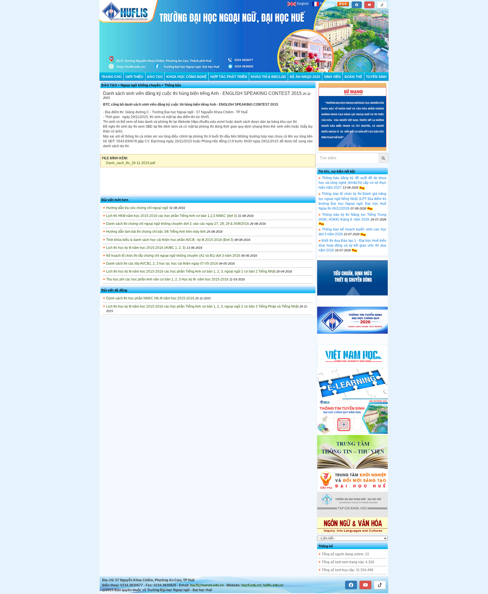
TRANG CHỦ (111, 77)
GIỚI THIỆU (134, 77)
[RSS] (343, 4)
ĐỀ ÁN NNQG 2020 (305, 77)
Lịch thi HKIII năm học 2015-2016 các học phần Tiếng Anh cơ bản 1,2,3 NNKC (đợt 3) (171, 216)
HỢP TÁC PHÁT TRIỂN (228, 77)
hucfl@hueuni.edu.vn (207, 585)
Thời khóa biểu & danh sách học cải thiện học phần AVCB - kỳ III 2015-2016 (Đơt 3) (170, 240)
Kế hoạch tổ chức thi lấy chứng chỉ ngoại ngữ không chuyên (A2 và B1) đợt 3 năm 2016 (173, 256)
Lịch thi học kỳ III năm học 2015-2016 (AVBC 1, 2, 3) (146, 248)
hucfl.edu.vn (251, 585)
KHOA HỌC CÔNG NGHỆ (186, 77)
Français (326, 4)
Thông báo (172, 85)
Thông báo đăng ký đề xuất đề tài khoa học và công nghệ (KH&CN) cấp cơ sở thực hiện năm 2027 (352, 183)
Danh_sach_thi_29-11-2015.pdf (130, 163)
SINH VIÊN (332, 77)
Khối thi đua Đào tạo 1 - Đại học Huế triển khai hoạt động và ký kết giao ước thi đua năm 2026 (352, 245)
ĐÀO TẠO (155, 77)
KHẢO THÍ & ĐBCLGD (268, 77)
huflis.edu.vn (273, 585)
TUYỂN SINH (376, 77)
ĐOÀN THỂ (353, 77)
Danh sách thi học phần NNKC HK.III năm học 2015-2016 (150, 298)
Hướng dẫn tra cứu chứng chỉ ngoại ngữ (137, 208)
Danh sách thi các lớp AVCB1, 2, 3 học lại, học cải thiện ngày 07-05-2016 (162, 264)
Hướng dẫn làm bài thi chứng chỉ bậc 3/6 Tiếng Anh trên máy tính (156, 232)
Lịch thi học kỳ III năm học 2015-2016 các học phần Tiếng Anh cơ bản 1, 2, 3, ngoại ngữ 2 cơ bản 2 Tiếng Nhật (190, 271)
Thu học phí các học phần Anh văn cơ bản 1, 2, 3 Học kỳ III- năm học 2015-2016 (167, 279)
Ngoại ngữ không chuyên (141, 85)
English (303, 4)
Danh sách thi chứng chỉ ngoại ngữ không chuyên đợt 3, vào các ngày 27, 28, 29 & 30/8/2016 (177, 224)
